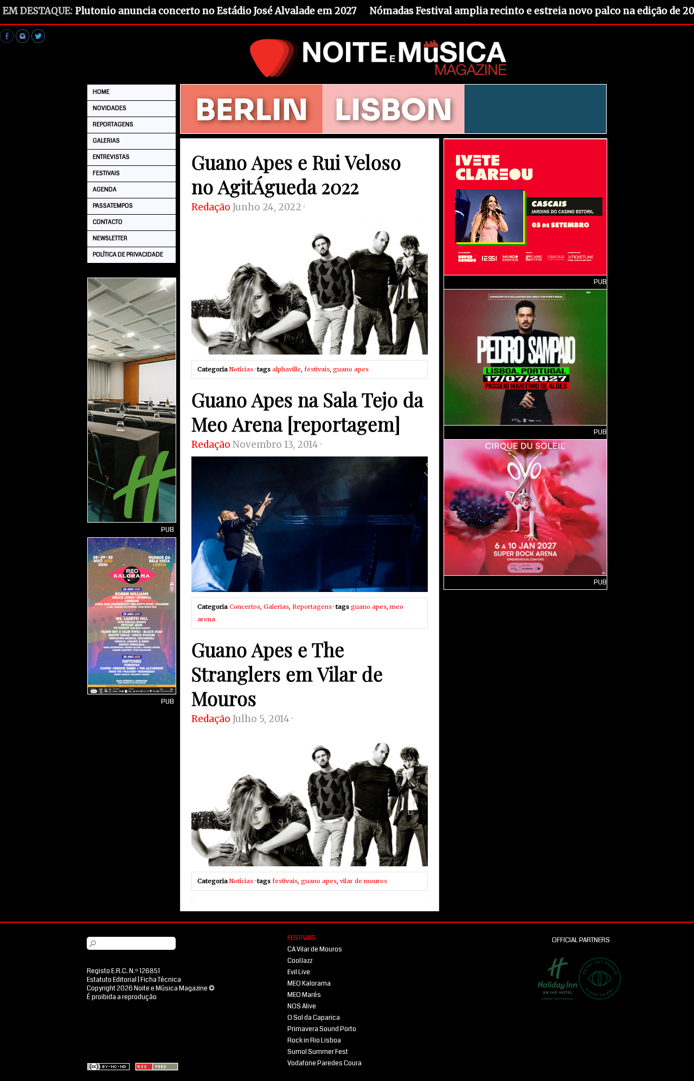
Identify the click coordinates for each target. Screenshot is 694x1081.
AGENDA (105, 189)
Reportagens (312, 606)
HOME (101, 92)
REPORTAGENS (113, 124)
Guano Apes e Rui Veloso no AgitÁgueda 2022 (296, 174)
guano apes (351, 369)
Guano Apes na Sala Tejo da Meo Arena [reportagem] (307, 411)
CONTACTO (108, 222)
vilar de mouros (363, 881)
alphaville (286, 369)
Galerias (276, 606)
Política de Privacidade (128, 254)
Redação (210, 207)
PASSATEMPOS (113, 206)
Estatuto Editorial (112, 980)
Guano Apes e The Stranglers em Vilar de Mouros (287, 673)
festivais (317, 369)
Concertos (244, 606)
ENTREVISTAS (111, 157)
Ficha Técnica (160, 980)
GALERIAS (106, 141)
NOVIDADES (109, 108)
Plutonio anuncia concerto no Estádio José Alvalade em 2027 (216, 11)
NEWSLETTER (110, 238)
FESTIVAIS (106, 173)
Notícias (241, 369)
